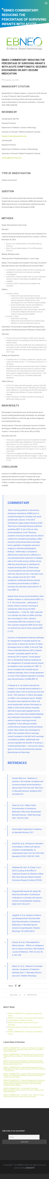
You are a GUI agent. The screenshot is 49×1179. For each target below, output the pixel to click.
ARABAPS (30, 1168)
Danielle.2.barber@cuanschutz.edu (14, 136)
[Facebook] (15, 986)
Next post (14, 995)
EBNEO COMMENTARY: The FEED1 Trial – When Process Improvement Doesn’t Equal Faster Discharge (23, 1095)
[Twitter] (19, 986)
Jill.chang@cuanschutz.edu (11, 158)
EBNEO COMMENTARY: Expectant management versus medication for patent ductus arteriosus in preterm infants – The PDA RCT (24, 1069)
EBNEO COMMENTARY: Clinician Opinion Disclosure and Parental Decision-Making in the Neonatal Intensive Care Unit (23, 1056)
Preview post (32, 995)
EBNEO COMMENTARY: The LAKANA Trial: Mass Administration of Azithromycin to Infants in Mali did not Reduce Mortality (23, 1090)
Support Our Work (37, 45)
